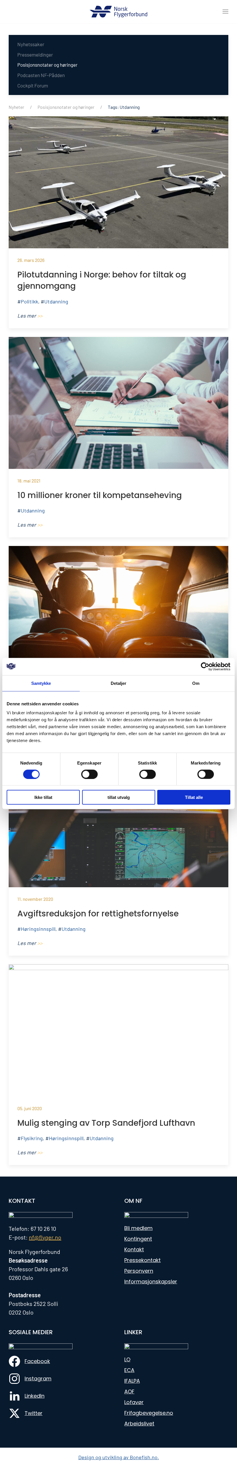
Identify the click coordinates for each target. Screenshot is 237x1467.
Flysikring (32, 1138)
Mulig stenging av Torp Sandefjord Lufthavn (106, 1123)
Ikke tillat (43, 797)
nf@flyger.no (45, 1237)
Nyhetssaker (30, 44)
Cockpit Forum (32, 85)
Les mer (29, 315)
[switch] (89, 774)
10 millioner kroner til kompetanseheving (99, 495)
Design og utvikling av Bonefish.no (118, 1457)
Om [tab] (195, 683)
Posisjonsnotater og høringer (47, 65)
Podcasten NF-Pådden (41, 75)
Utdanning (56, 301)
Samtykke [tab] (41, 683)
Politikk (29, 301)
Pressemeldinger (35, 54)
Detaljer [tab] (119, 683)
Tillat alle (194, 797)
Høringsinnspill (38, 929)
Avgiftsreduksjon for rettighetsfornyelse (98, 913)
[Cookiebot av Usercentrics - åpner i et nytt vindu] (205, 666)
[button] (225, 11)
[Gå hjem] (118, 11)
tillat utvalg (119, 797)
